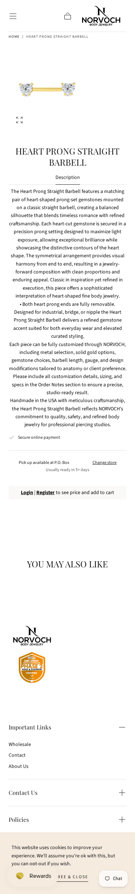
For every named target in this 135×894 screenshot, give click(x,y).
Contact (17, 755)
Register (45, 492)
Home (14, 36)
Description (67, 178)
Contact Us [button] (23, 792)
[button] (13, 16)
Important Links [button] (30, 727)
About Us (18, 766)
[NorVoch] (32, 655)
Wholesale (20, 744)
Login (27, 492)
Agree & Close (69, 877)
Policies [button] (19, 819)
